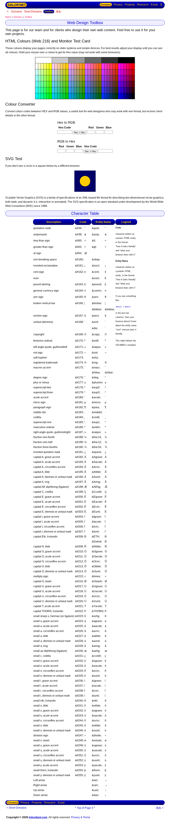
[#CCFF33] (47, 72)
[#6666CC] (89, 84)
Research (143, 4)
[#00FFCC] (39, 96)
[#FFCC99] (58, 66)
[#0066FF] (86, 96)
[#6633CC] (105, 84)
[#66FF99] (42, 84)
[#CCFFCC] (39, 72)
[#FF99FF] (70, 66)
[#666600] (100, 84)
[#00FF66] (45, 96)
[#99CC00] (67, 78)
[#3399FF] (70, 90)
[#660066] (128, 84)
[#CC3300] (116, 72)
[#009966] (78, 96)
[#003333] (114, 96)
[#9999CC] (72, 78)
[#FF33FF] (103, 66)
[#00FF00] (50, 96)
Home (8, 17)
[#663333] (114, 84)
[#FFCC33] (64, 66)
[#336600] (100, 90)
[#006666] (94, 96)
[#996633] (97, 78)
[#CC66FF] (86, 72)
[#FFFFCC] (39, 66)
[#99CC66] (61, 78)
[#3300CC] (122, 90)
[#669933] (81, 84)
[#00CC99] (58, 96)
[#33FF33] (47, 90)
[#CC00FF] (119, 72)
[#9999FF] (70, 78)
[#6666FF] (86, 84)
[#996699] (92, 78)
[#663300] (116, 84)
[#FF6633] (97, 66)
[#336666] (94, 90)
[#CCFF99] (42, 72)
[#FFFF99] (42, 66)
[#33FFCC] (39, 90)
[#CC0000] (133, 72)
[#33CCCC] (56, 90)
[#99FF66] (45, 78)
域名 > (159, 807)
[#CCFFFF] (36, 72)
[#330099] (125, 90)
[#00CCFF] (53, 96)
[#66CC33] (64, 84)
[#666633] (97, 84)
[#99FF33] (47, 78)
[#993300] (116, 78)
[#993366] (111, 78)
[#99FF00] (50, 78)
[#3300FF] (119, 90)
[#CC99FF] (70, 72)
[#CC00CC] (122, 72)
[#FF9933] (81, 66)
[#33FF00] (50, 90)
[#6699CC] (72, 84)
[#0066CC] (89, 96)
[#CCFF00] (50, 72)
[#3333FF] (103, 90)
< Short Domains (16, 807)
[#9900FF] (119, 78)
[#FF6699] (92, 66)
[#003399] (108, 96)
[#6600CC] (122, 84)
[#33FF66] (45, 90)
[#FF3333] (114, 66)
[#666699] (92, 84)
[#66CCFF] (53, 84)
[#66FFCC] (39, 84)
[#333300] (116, 90)
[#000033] (130, 96)
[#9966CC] (89, 78)
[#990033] (130, 78)
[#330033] (130, 90)
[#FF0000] (133, 66)
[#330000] (133, 90)
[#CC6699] (92, 72)
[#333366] (111, 90)
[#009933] (81, 96)
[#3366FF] (86, 90)
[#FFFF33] (47, 66)
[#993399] (108, 78)
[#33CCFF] (53, 90)
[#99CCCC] (56, 78)
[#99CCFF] (53, 78)
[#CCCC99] (58, 72)
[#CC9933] (81, 72)
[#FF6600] (100, 66)
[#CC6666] (94, 72)
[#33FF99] (42, 90)
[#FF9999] (75, 66)
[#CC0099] (125, 72)
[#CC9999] (75, 72)
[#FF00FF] (119, 66)
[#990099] (125, 78)
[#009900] (83, 96)
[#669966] (78, 84)
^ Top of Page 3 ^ (85, 807)
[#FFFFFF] (43, 60)
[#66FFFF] (36, 84)
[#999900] (83, 78)
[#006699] (92, 96)
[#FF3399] (108, 66)
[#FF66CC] (89, 66)
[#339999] (75, 90)
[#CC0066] (128, 72)
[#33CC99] (58, 90)
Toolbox (48, 11)
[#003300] (116, 96)
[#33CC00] (67, 90)
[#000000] (126, 60)
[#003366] (111, 96)
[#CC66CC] (89, 72)
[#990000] (133, 78)
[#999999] (77, 60)
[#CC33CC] (105, 72)
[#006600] (100, 96)
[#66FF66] (45, 84)
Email (154, 4)
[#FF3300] (116, 66)
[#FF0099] (125, 66)
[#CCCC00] (67, 72)
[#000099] (125, 96)
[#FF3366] (111, 66)
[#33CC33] (64, 90)
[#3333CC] (105, 90)
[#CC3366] (111, 72)
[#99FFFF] (36, 78)
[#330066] (128, 90)
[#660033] (130, 84)
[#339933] (81, 90)
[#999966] (78, 78)
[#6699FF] (70, 84)
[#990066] (128, 78)
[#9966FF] (86, 78)
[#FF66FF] (86, 66)
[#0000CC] (122, 96)
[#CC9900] (83, 72)
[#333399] (108, 90)
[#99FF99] (42, 78)
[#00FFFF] (36, 96)
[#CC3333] (114, 72)
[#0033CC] (105, 96)
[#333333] (110, 60)
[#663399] (108, 84)
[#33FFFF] (36, 90)
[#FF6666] (94, 66)
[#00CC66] (61, 96)
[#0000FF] (119, 96)
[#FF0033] (130, 66)
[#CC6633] (97, 72)
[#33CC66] (61, 90)
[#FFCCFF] (53, 66)
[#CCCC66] (61, 72)
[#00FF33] (47, 96)
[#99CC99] (58, 78)
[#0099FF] (70, 96)
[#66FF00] (50, 84)
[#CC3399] (108, 72)
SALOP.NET (17, 5)
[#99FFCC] (39, 78)
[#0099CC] (72, 96)
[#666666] (93, 60)
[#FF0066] (128, 66)
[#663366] (111, 84)
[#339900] (83, 90)
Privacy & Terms (80, 817)
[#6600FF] (119, 84)
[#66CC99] (58, 84)
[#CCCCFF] (53, 72)
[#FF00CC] (122, 66)
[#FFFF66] (45, 66)
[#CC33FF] (103, 72)
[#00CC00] (67, 96)
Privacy (118, 4)
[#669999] (75, 84)
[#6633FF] (103, 84)
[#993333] (114, 78)
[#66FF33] (47, 84)
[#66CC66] (61, 84)
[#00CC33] (64, 96)
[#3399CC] (72, 90)
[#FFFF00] (50, 66)
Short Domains (33, 11)
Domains (105, 4)
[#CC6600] (100, 72)
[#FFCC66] (61, 66)
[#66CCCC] (56, 84)
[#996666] (94, 78)
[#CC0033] (130, 72)
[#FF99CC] (72, 66)
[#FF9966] (78, 66)
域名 (58, 11)
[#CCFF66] (45, 72)
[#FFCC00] (67, 66)
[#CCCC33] (64, 72)
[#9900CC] (122, 78)
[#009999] (75, 96)
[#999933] (81, 78)
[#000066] (128, 96)
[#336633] (97, 90)
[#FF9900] (83, 66)
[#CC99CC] (72, 72)
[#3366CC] (89, 90)
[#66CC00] (67, 84)
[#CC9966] (78, 72)
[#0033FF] (103, 96)
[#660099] (125, 84)
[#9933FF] (103, 78)
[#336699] (92, 90)
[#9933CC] (105, 78)
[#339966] (78, 90)
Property (130, 4)
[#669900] (83, 84)
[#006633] (97, 96)
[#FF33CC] (105, 66)
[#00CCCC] (56, 96)
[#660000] (133, 84)
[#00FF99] (42, 96)
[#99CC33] (64, 78)
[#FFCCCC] (56, 66)
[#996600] (100, 78)
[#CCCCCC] (60, 60)
